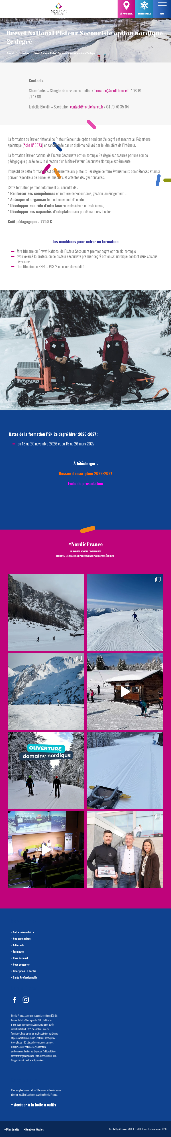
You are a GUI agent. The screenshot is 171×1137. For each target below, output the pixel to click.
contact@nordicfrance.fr (86, 107)
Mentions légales (34, 1129)
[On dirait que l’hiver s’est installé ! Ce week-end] (125, 691)
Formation (18, 951)
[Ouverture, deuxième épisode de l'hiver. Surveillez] (46, 770)
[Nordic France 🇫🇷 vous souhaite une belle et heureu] (46, 691)
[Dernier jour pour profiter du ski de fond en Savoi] (46, 612)
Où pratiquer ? (126, 13)
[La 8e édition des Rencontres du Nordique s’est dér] (125, 849)
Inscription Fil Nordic (24, 971)
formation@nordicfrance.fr (112, 91)
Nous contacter (21, 964)
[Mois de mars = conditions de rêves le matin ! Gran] (125, 612)
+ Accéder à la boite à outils (33, 1105)
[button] (162, 5)
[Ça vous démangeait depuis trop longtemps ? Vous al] (125, 770)
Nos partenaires (22, 938)
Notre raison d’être (23, 932)
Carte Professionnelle (25, 977)
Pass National (20, 958)
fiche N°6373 (33, 145)
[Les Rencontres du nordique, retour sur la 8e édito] (46, 849)
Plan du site (12, 1129)
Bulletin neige (144, 13)
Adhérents (18, 945)
